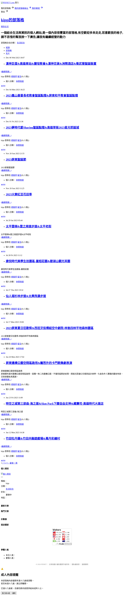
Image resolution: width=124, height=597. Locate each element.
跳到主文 (5, 27)
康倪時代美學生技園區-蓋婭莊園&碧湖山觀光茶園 (38, 261)
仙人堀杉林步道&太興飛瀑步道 (26, 296)
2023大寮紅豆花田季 (19, 194)
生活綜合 (21, 43)
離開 (14, 593)
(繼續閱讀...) (6, 72)
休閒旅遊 (20, 81)
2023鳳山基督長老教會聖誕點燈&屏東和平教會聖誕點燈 (42, 95)
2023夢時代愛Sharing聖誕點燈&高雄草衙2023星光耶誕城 (42, 127)
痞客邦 (14, 76)
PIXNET (44, 564)
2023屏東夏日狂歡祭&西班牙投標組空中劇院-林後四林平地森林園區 (49, 328)
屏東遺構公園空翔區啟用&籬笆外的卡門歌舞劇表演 (39, 362)
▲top (3, 86)
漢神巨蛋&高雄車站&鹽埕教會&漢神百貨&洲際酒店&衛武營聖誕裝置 (51, 63)
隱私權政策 (76, 564)
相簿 (8, 48)
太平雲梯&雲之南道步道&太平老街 (28, 226)
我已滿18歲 (6, 593)
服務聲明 (85, 564)
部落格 (9, 50)
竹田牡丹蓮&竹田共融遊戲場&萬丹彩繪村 (33, 438)
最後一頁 (13, 463)
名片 (8, 53)
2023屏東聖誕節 (16, 159)
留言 (19, 76)
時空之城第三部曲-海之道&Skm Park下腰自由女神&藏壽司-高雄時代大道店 (55, 403)
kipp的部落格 (12, 20)
